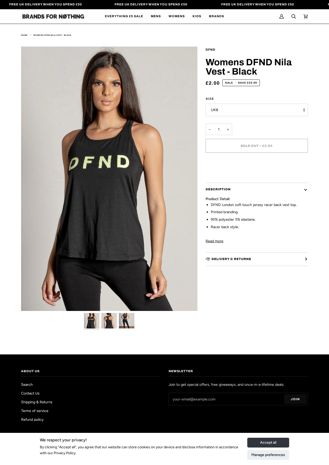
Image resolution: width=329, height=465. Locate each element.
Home (24, 35)
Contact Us (30, 393)
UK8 (214, 110)
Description (218, 189)
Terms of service (34, 410)
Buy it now (256, 167)
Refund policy (32, 419)
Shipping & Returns (36, 402)
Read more (214, 241)
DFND (210, 49)
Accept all (268, 442)
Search (27, 384)
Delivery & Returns (231, 259)
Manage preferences (268, 455)
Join (295, 399)
